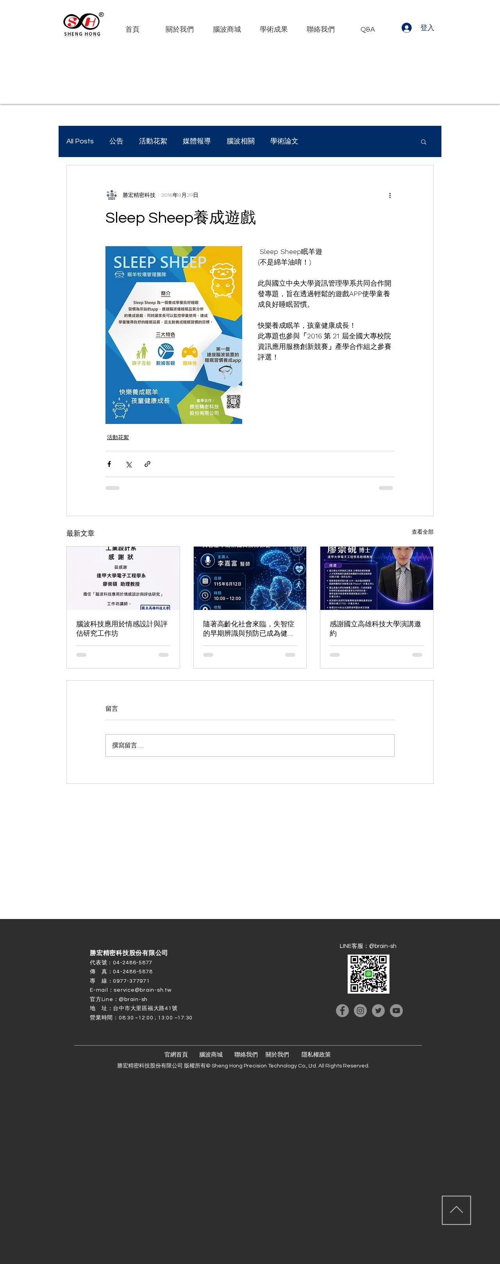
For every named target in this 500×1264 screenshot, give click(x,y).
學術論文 (284, 141)
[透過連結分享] (147, 464)
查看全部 (423, 532)
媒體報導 (197, 141)
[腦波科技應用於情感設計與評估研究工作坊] (123, 578)
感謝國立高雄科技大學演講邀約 (375, 628)
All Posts (80, 141)
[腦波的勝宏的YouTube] (396, 1010)
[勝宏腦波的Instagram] (360, 1010)
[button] (423, 141)
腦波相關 (241, 141)
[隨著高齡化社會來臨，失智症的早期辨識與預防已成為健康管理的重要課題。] (250, 578)
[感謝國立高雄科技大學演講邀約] (376, 578)
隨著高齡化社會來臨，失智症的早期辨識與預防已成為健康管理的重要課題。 (249, 629)
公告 (116, 141)
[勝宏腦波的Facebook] (342, 1010)
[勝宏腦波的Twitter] (378, 1010)
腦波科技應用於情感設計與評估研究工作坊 (122, 628)
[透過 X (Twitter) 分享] (128, 464)
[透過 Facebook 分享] (109, 464)
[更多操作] (390, 195)
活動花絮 (153, 141)
